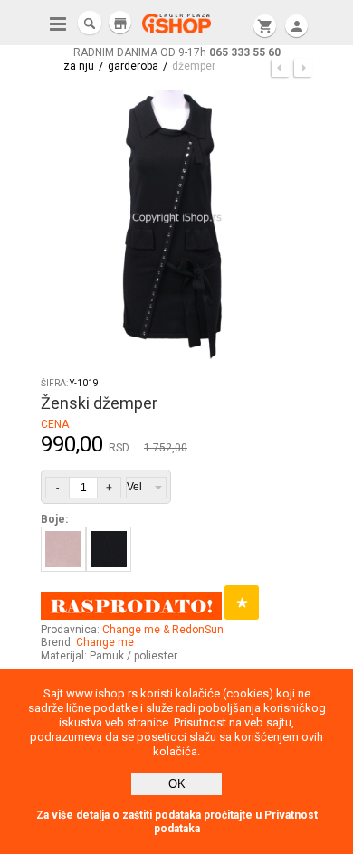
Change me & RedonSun (163, 629)
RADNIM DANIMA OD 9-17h (177, 52)
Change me (105, 642)
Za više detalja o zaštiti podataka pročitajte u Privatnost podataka (177, 822)
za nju (78, 66)
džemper (193, 66)
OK (177, 784)
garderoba (133, 66)
